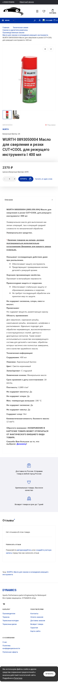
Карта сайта (35, 631)
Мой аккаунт (39, 20)
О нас (5, 642)
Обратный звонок (27, 2)
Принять (49, 674)
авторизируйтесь (24, 550)
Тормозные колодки (11, 621)
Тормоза (6, 617)
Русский (49, 20)
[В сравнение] (45, 49)
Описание (9, 200)
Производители (9, 614)
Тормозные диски (10, 624)
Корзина (52, 13)
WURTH (10, 572)
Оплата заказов (36, 617)
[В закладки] (50, 49)
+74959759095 (8, 2)
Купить (23, 179)
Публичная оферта (10, 652)
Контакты (34, 614)
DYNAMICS (9, 590)
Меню (7, 20)
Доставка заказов (37, 621)
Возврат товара (36, 624)
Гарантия (34, 628)
